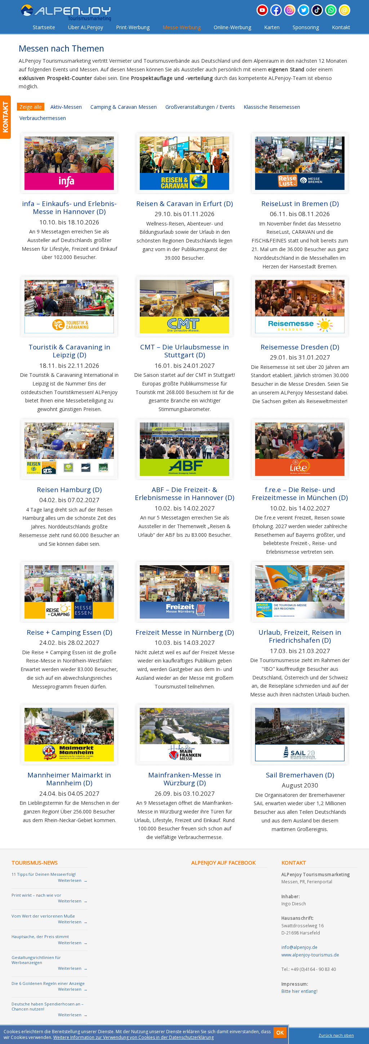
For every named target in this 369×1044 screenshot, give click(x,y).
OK (280, 1032)
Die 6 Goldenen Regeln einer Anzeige (48, 983)
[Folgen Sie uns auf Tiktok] (317, 13)
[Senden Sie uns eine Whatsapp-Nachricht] (331, 13)
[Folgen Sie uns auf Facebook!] (276, 13)
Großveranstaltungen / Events (200, 106)
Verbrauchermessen (42, 118)
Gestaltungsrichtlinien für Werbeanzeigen (36, 960)
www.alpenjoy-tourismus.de (310, 955)
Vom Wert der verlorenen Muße (43, 916)
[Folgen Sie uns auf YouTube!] (262, 13)
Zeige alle (30, 106)
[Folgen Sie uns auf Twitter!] (303, 13)
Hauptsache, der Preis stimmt (40, 936)
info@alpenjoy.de (299, 947)
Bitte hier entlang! (299, 991)
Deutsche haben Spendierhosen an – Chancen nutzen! (48, 1006)
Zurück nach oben (336, 1035)
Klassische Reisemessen (272, 106)
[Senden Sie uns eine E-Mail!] (344, 13)
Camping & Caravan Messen (123, 106)
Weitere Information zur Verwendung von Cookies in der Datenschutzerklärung (133, 1037)
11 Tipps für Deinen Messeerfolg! (44, 874)
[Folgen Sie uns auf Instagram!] (289, 13)
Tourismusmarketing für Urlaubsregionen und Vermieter (71, 12)
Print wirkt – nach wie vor (36, 895)
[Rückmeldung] (5, 117)
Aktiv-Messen (66, 106)
